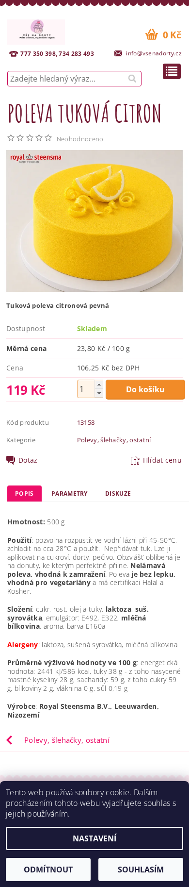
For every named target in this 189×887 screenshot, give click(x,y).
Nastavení (94, 838)
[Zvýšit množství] (98, 384)
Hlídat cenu (162, 460)
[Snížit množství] (98, 393)
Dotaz (28, 460)
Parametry (69, 493)
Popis (24, 493)
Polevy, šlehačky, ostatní (114, 439)
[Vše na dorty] (36, 30)
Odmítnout (48, 869)
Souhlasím (141, 869)
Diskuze (118, 493)
